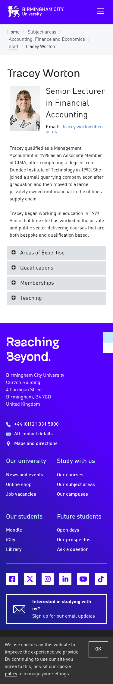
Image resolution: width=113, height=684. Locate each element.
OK (98, 649)
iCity (10, 540)
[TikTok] (101, 579)
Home (13, 32)
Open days (68, 530)
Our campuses (72, 494)
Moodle (14, 530)
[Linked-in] (65, 579)
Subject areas (42, 32)
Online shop (19, 484)
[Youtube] (83, 579)
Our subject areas (76, 484)
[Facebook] (12, 579)
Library (14, 549)
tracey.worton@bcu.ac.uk (75, 129)
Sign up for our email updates (63, 609)
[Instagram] (48, 579)
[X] (30, 579)
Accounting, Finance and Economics (47, 39)
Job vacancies (21, 494)
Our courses (70, 475)
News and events (24, 475)
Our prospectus (73, 540)
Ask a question (73, 549)
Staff (13, 46)
